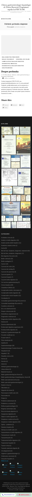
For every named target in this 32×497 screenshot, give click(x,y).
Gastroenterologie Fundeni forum (10, 348)
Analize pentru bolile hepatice (10, 243)
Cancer (3, 264)
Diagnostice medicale (9, 63)
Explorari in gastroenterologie (9, 332)
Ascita (3, 248)
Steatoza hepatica (6, 427)
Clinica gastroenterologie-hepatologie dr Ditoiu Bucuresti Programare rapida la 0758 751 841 (16, 7)
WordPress (22, 488)
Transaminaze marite (7, 435)
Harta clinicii (24, 494)
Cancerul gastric (6, 274)
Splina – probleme (6, 424)
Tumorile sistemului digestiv (9, 448)
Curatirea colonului (6, 306)
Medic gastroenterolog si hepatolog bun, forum (14, 377)
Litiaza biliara (5, 369)
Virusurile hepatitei (6, 458)
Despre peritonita (9, 71)
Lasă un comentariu (9, 78)
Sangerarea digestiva (7, 414)
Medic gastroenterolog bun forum (10, 374)
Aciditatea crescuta (6, 237)
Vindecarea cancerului (7, 456)
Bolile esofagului (6, 261)
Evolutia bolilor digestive (8, 329)
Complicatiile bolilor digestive (13, 61)
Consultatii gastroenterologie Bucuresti (12, 300)
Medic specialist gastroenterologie (11, 382)
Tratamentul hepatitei (7, 443)
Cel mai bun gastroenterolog (9, 282)
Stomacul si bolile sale (7, 430)
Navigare (7, 18)
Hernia (3, 358)
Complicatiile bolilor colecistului (10, 290)
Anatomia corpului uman (8, 245)
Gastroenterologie (6, 345)
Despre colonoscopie (7, 311)
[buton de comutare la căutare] (29, 19)
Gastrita (3, 343)
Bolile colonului (8, 59)
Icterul (3, 364)
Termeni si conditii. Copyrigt (16, 489)
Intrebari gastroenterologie (8, 366)
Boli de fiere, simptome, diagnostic (11, 253)
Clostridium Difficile (7, 287)
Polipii (3, 398)
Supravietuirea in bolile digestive (10, 432)
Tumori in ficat (5, 445)
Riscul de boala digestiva (8, 411)
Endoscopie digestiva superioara (10, 327)
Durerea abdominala (7, 324)
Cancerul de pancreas (7, 272)
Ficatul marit (4, 337)
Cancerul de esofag (7, 269)
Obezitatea (4, 387)
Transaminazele (6, 437)
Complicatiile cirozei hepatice (9, 295)
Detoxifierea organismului (8, 314)
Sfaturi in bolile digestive (8, 416)
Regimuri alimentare (7, 408)
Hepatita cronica (6, 356)
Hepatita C (4, 353)
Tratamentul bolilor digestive (9, 440)
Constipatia (4, 298)
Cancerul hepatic (6, 277)
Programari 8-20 (9, 494)
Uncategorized (7, 67)
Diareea (3, 322)
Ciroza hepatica (5, 285)
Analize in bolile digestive (8, 240)
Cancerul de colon (23, 59)
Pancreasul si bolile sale (8, 393)
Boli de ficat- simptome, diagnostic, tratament (14, 250)
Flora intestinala (6, 340)
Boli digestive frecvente (10, 57)
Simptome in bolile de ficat (9, 419)
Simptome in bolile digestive (9, 422)
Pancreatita (4, 395)
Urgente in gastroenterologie (9, 453)
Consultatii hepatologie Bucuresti (11, 303)
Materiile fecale (5, 372)
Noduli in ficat (5, 385)
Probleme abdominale (7, 401)
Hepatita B (4, 351)
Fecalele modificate (7, 335)
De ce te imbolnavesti (7, 308)
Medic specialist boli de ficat (9, 379)
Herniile (3, 361)
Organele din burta (6, 390)
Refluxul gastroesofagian (8, 406)
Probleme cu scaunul (7, 403)
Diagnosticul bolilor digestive (13, 65)
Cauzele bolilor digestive (8, 279)
